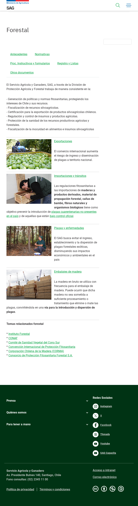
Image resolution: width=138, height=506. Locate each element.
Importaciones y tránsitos (70, 176)
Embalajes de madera (68, 271)
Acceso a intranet (104, 470)
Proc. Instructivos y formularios (30, 63)
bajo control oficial (61, 216)
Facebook (105, 424)
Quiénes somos (16, 412)
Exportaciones (63, 141)
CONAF (13, 338)
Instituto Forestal (19, 334)
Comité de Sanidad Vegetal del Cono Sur (34, 342)
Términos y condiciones (55, 489)
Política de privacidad (20, 489)
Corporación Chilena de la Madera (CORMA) (36, 351)
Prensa (11, 400)
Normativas (42, 54)
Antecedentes (18, 54)
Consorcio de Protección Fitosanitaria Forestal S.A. (40, 355)
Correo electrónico (105, 477)
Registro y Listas (67, 63)
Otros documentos (22, 72)
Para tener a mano (18, 424)
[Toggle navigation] (117, 5)
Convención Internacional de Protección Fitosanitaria (41, 347)
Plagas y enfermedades (69, 228)
